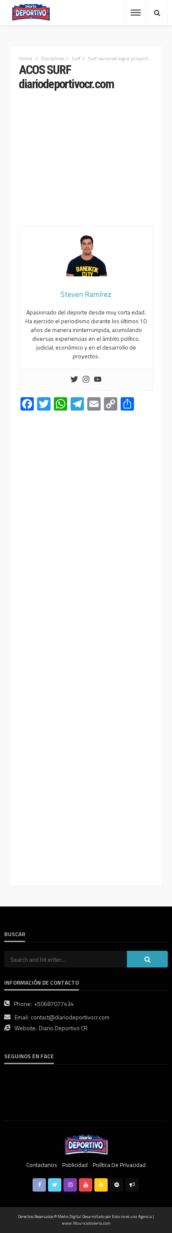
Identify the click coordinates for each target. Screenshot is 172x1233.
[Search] (157, 12)
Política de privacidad (119, 1164)
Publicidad (75, 1164)
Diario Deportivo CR (63, 1028)
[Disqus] (86, 533)
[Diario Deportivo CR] (31, 12)
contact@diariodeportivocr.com (70, 1017)
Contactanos (41, 1164)
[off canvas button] (136, 12)
